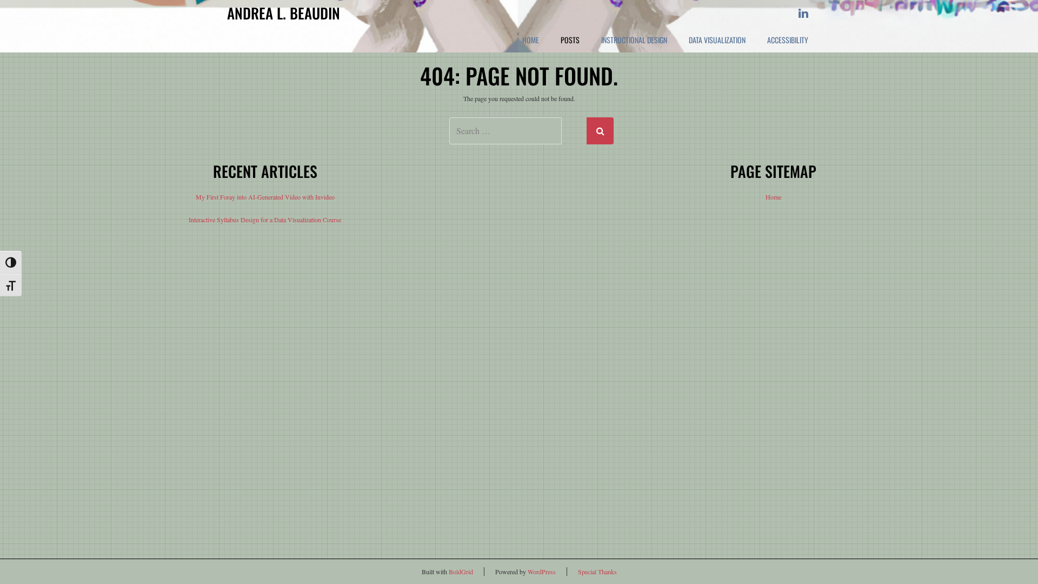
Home (530, 39)
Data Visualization (717, 39)
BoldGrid (461, 571)
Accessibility (787, 39)
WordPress (542, 571)
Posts (570, 39)
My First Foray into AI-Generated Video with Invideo (265, 197)
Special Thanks (597, 571)
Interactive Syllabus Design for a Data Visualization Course (265, 219)
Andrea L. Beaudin (283, 13)
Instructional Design (634, 39)
